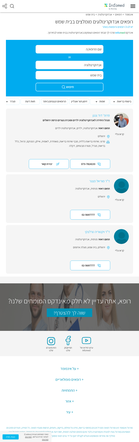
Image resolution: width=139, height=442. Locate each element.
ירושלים (101, 136)
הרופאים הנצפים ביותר (54, 101)
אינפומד (129, 14)
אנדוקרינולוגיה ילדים (65, 128)
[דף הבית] (114, 6)
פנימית (94, 188)
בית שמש (92, 247)
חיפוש (70, 87)
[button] (12, 6)
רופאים (118, 14)
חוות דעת (30, 101)
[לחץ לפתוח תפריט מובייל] (133, 6)
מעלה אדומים (79, 247)
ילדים (79, 128)
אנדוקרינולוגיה (105, 14)
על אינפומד (68, 368)
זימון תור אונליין (79, 101)
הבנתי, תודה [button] (10, 437)
